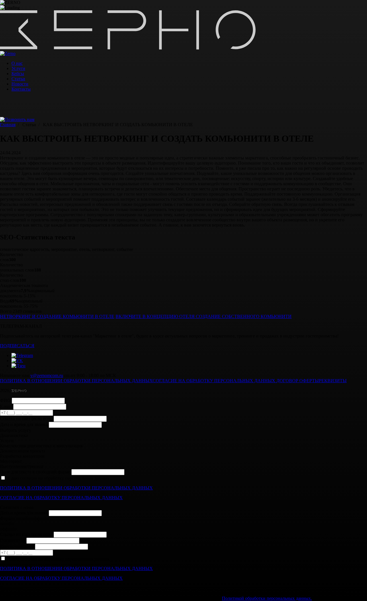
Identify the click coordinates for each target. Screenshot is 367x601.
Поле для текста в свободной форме (35, 471)
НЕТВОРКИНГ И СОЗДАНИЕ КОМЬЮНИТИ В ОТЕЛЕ (57, 316)
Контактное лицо (17, 546)
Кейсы (17, 73)
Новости (19, 83)
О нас (17, 63)
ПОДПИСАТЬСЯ (17, 345)
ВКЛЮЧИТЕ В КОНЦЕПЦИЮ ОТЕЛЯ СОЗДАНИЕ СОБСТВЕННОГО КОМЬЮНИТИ (204, 316)
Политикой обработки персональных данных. (267, 598)
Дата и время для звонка (24, 424)
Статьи (18, 78)
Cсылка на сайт (26, 418)
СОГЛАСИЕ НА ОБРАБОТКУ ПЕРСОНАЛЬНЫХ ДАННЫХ (214, 380)
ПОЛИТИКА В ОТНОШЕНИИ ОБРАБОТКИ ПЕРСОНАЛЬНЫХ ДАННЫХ (76, 380)
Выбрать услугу (15, 430)
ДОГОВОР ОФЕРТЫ (297, 380)
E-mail (6, 406)
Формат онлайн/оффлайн (24, 518)
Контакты (21, 89)
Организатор (12, 540)
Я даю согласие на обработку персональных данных (58, 478)
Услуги (18, 68)
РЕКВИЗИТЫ (333, 380)
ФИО (5, 400)
